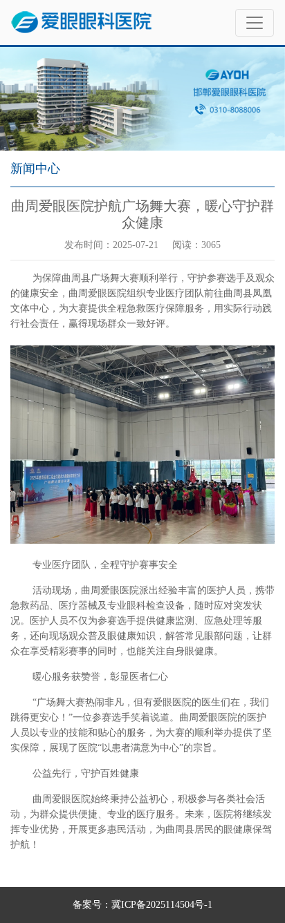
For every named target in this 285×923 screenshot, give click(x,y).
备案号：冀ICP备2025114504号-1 (142, 905)
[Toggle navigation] (254, 23)
